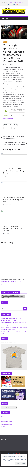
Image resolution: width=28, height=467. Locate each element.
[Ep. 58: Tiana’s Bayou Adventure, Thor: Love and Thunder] (14, 211)
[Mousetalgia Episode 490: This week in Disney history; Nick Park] (14, 183)
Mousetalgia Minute (6, 424)
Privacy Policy (5, 440)
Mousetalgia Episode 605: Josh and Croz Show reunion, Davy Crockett (14, 171)
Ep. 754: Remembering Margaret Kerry (11, 318)
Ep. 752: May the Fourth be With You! (11, 325)
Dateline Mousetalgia (6, 419)
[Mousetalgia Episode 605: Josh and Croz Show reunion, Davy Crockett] (14, 154)
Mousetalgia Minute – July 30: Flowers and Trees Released (14, 137)
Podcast (5, 41)
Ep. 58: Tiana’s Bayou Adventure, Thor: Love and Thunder (12, 228)
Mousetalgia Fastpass (6, 421)
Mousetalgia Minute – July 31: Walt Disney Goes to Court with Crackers (14, 143)
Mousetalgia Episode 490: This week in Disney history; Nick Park (13, 199)
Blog (2, 416)
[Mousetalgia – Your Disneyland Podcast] (3, 18)
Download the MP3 (8, 118)
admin (12, 64)
